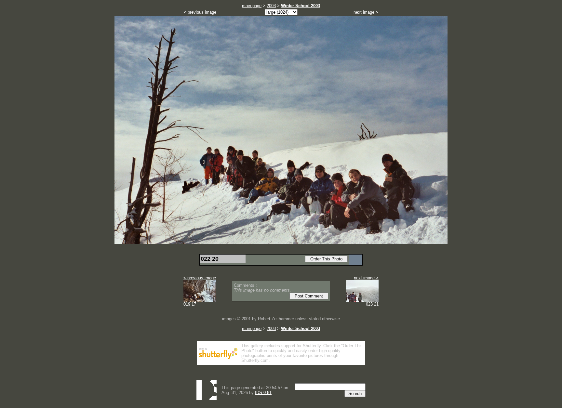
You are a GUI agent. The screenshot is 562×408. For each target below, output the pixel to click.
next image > (366, 12)
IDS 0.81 (263, 392)
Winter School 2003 (300, 5)
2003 (271, 5)
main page (251, 5)
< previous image (200, 12)
